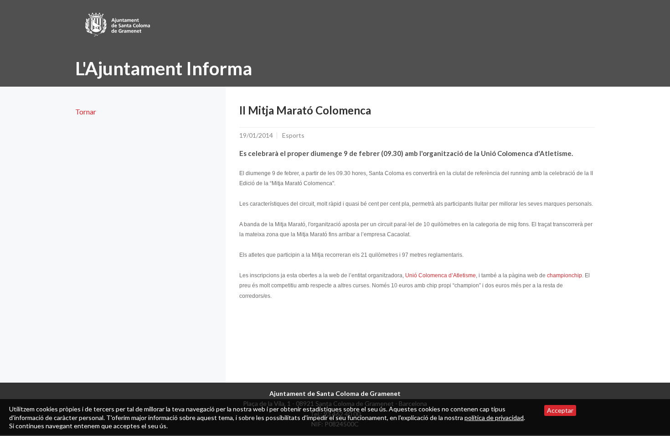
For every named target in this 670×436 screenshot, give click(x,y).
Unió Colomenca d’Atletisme (440, 275)
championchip (564, 275)
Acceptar (560, 410)
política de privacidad (494, 417)
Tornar (85, 111)
